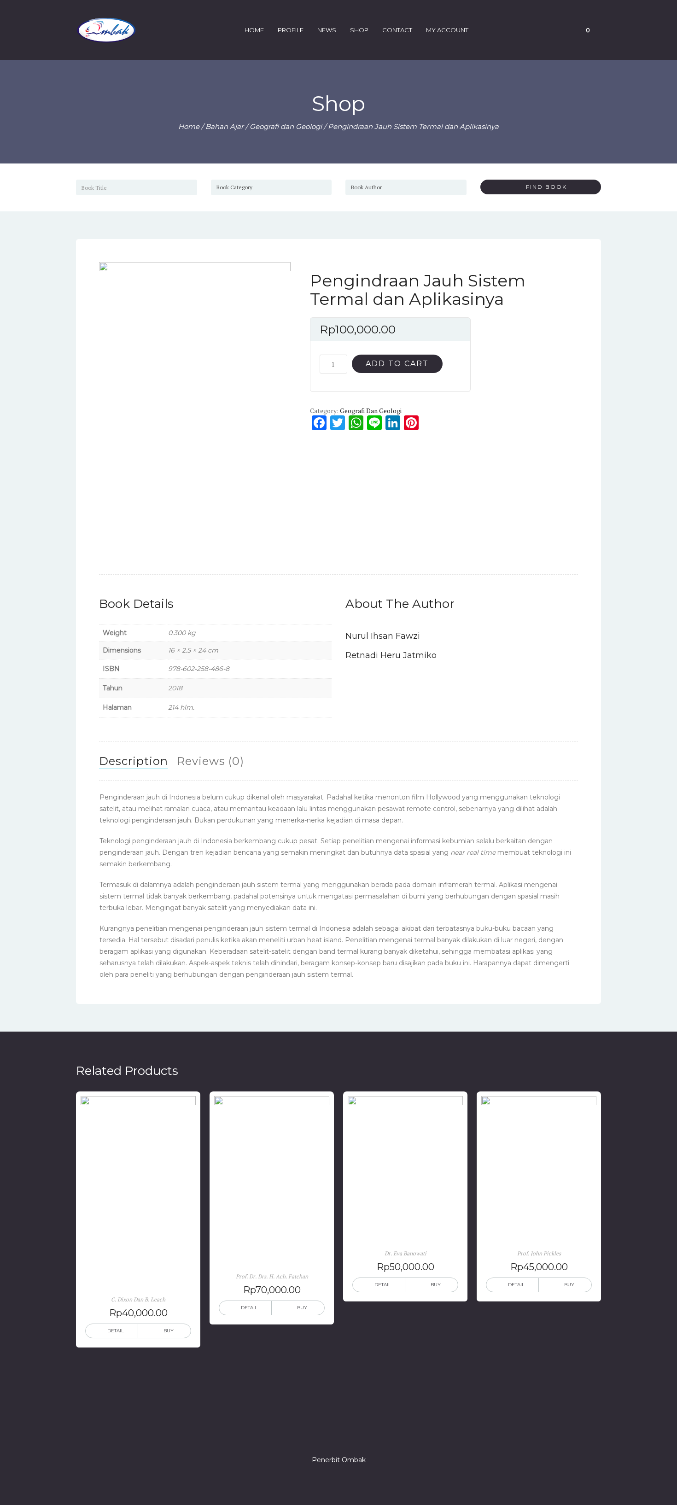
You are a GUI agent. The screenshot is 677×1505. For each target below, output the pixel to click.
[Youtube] (371, 1433)
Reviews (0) (210, 761)
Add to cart (397, 363)
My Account (447, 30)
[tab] (133, 761)
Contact (397, 30)
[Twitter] (322, 1433)
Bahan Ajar (224, 126)
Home (254, 30)
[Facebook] (305, 1433)
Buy (168, 1331)
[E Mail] (355, 1433)
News (326, 30)
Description (133, 761)
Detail (115, 1331)
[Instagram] (338, 1433)
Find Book (543, 186)
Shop (359, 30)
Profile (290, 30)
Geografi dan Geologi (286, 126)
